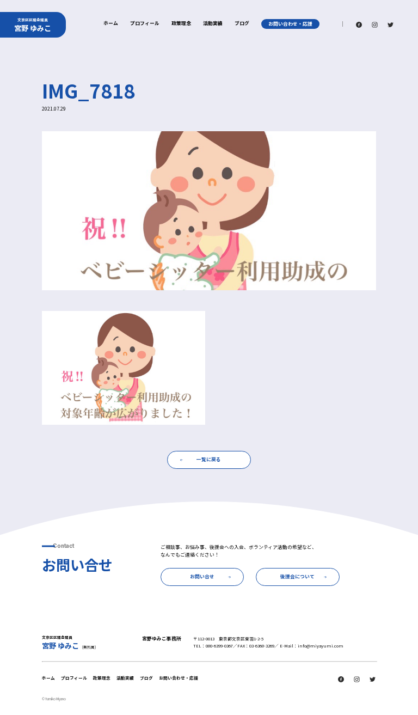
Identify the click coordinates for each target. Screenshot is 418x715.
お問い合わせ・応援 (290, 23)
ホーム (110, 24)
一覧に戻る (208, 459)
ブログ (242, 24)
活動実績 (213, 24)
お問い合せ (202, 576)
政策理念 (181, 24)
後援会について (297, 576)
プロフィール (144, 24)
